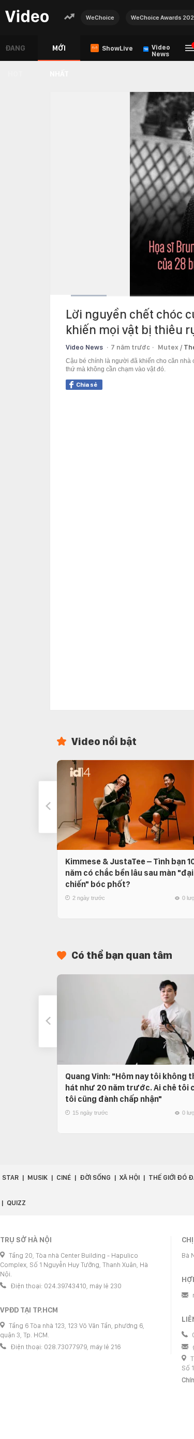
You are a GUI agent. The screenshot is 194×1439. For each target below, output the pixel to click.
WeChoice (100, 17)
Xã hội (130, 1177)
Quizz (16, 1203)
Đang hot (15, 52)
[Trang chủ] (27, 17)
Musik (37, 1177)
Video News (84, 347)
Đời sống (95, 1177)
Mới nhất (59, 52)
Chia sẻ (86, 384)
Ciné (63, 1177)
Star (10, 1177)
